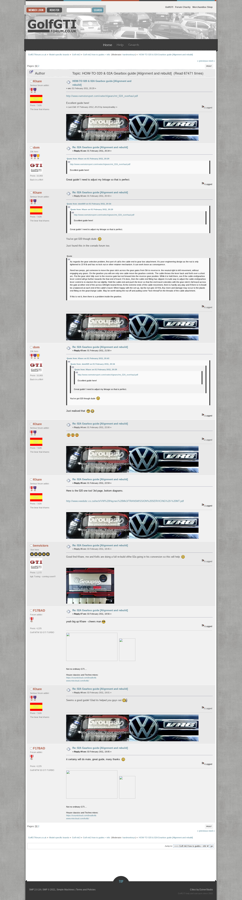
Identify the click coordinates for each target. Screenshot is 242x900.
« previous (202, 61)
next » (212, 61)
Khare (37, 81)
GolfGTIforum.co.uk (52, 25)
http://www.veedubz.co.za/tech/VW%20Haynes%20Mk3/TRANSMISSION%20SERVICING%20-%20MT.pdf (125, 501)
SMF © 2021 (49, 889)
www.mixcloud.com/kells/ (77, 681)
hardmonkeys (129, 54)
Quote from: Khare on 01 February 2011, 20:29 (88, 159)
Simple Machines (65, 889)
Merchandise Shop (202, 7)
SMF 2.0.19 (35, 889)
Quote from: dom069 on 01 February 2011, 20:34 (89, 204)
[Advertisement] (170, 25)
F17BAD (39, 610)
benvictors (40, 545)
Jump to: (169, 846)
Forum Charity (183, 7)
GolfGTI (169, 7)
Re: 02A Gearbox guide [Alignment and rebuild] (100, 147)
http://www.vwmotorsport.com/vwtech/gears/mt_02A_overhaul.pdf (102, 96)
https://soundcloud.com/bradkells (81, 678)
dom (36, 147)
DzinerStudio (206, 889)
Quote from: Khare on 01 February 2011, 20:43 (88, 358)
